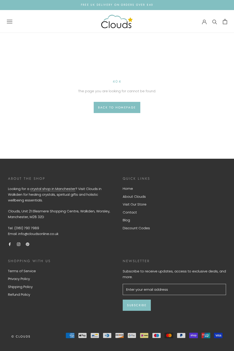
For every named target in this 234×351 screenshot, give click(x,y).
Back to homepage (117, 107)
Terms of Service (22, 271)
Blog (126, 220)
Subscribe (136, 305)
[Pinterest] (27, 244)
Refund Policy (19, 294)
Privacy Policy (19, 278)
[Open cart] (225, 21)
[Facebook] (9, 244)
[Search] (214, 21)
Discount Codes (136, 228)
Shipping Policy (20, 286)
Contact (130, 212)
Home (128, 188)
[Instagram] (18, 244)
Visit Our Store (134, 204)
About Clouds (134, 196)
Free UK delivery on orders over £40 (117, 5)
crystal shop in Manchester (52, 188)
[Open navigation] (9, 21)
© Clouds (21, 336)
